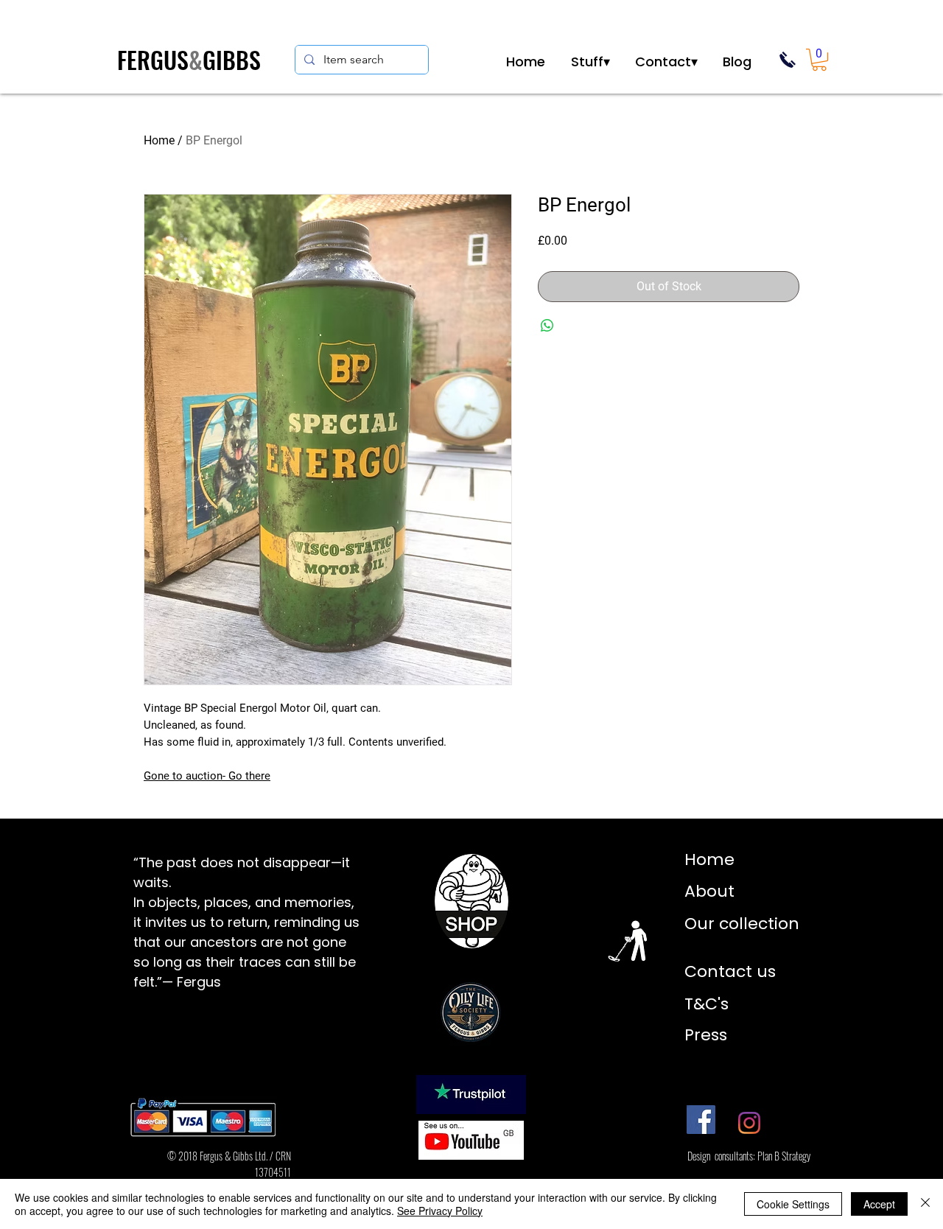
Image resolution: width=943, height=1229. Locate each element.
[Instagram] (749, 1123)
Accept (879, 1204)
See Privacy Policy (440, 1210)
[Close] (925, 1204)
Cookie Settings (793, 1204)
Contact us (730, 971)
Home (159, 140)
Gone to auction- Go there (207, 775)
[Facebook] (701, 1119)
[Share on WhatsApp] (547, 326)
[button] (590, 60)
